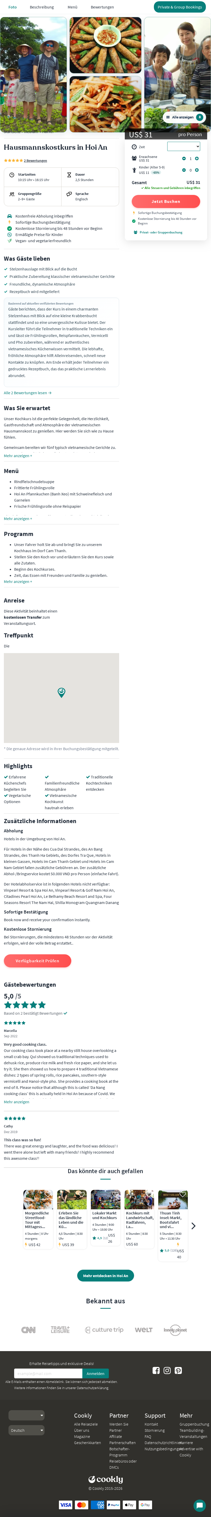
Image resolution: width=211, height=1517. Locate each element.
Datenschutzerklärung (92, 1388)
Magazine (82, 1436)
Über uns (81, 1430)
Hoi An (48, 131)
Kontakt (151, 1424)
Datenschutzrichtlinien (163, 1442)
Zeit (142, 147)
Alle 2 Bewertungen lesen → (28, 392)
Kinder (152, 169)
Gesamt (139, 183)
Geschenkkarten (87, 1442)
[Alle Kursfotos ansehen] (33, 74)
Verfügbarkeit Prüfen (37, 961)
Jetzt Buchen (166, 201)
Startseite (12, 131)
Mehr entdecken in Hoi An (105, 1275)
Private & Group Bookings (180, 7)
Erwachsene (148, 158)
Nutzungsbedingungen (164, 1448)
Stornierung (155, 1430)
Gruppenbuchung (194, 1424)
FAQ (148, 1436)
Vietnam (31, 131)
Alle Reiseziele (86, 1424)
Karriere (186, 1442)
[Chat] (200, 1506)
